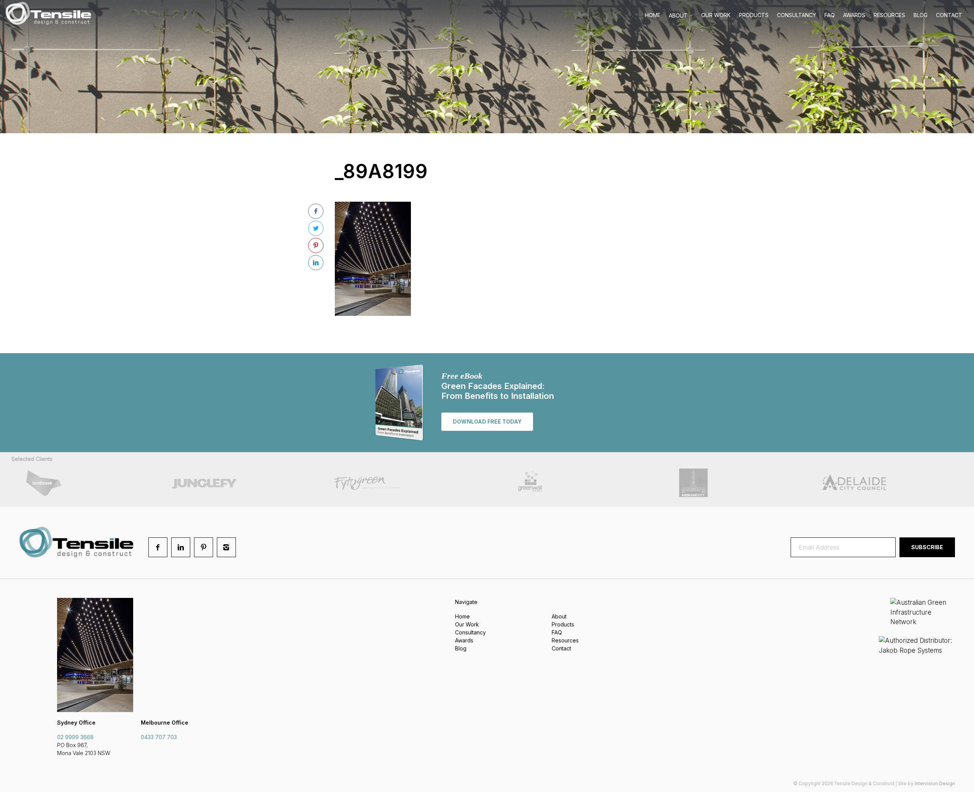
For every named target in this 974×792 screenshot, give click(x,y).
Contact (949, 15)
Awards (854, 15)
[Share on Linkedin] (315, 262)
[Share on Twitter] (315, 228)
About (678, 15)
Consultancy (796, 15)
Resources (889, 15)
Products (754, 15)
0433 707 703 (159, 737)
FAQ (829, 15)
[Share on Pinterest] (315, 245)
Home (652, 15)
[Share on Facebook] (315, 211)
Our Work (715, 15)
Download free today (487, 421)
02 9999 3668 (75, 737)
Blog (921, 15)
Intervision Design (935, 783)
